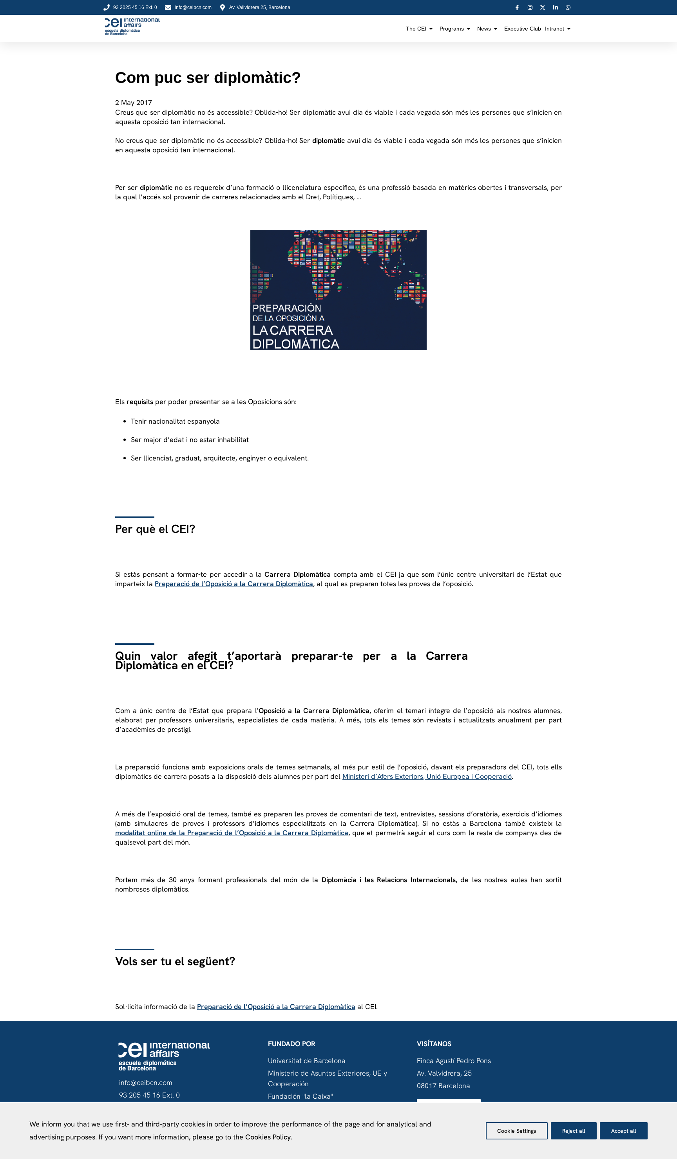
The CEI (416, 28)
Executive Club (522, 28)
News (484, 28)
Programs (452, 28)
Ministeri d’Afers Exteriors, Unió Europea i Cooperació (427, 776)
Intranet (554, 28)
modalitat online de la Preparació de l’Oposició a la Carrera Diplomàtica (231, 832)
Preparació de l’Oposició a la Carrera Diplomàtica (234, 583)
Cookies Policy (268, 1136)
